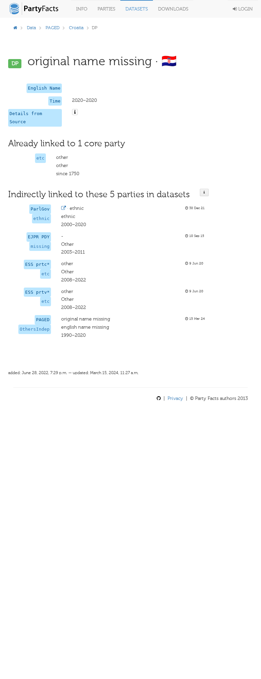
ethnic (41, 218)
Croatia (76, 27)
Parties (106, 9)
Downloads (173, 9)
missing (40, 246)
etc (40, 158)
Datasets (136, 9)
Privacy (175, 398)
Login (245, 9)
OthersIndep (35, 329)
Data (31, 27)
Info (81, 9)
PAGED (52, 27)
